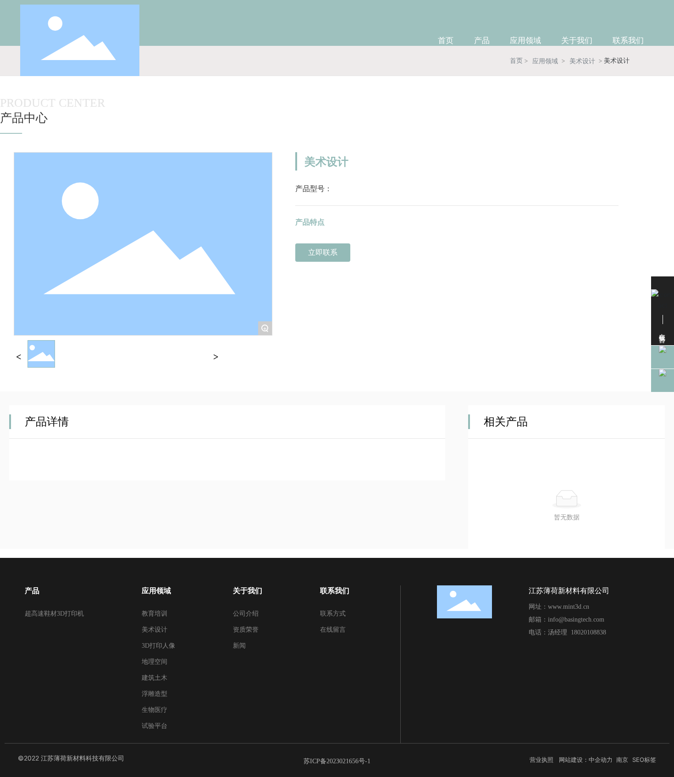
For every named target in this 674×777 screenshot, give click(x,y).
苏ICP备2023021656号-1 (337, 761)
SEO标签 (644, 759)
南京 (622, 759)
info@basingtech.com (576, 619)
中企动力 (601, 759)
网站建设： (574, 759)
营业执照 (541, 759)
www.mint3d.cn (568, 606)
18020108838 (588, 632)
